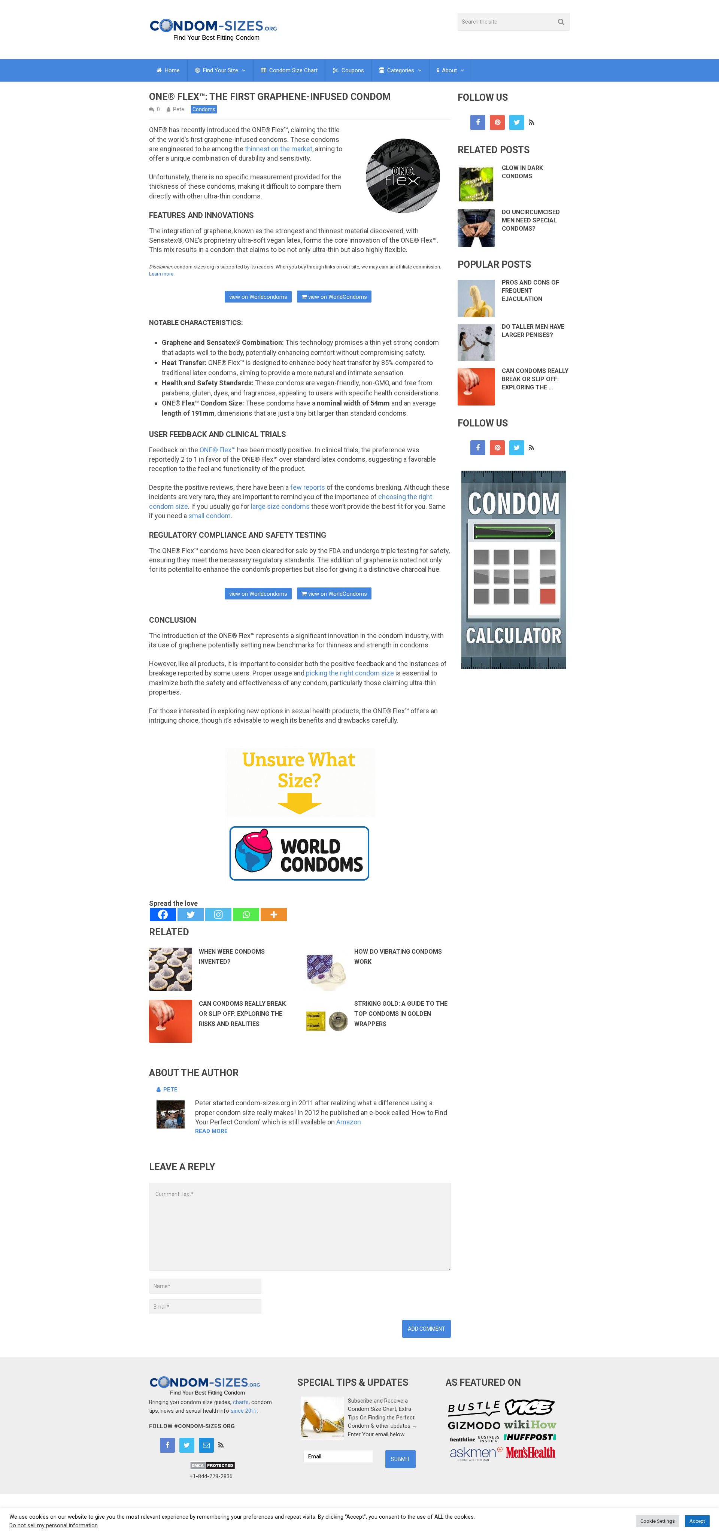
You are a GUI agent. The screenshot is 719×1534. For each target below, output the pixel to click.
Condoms (203, 109)
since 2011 (244, 1410)
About (448, 70)
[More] (274, 914)
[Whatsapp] (246, 914)
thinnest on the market (278, 149)
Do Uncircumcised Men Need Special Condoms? (531, 221)
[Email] (206, 1445)
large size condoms (280, 506)
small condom (209, 516)
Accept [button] (697, 1521)
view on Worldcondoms (258, 297)
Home (171, 70)
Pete (178, 109)
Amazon (348, 1122)
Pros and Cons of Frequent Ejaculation (530, 291)
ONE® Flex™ (218, 450)
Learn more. (162, 274)
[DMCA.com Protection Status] (212, 1468)
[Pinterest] (497, 122)
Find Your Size (219, 70)
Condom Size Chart (293, 70)
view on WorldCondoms (337, 297)
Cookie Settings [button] (657, 1521)
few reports (307, 487)
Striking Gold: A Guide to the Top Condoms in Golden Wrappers (401, 1013)
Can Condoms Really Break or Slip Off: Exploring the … (535, 379)
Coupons (352, 70)
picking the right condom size (350, 673)
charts (241, 1402)
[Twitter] (191, 914)
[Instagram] (218, 914)
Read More (211, 1131)
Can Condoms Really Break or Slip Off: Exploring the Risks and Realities (242, 1013)
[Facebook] (163, 914)
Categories (400, 70)
